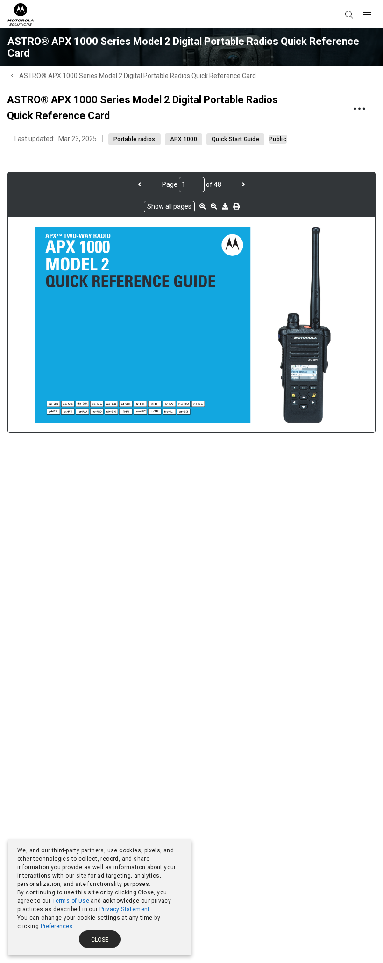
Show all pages (169, 206)
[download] (225, 206)
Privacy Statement (124, 909)
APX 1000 (183, 139)
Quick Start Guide (235, 139)
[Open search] (360, 0)
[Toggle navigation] (375, 0)
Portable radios (134, 139)
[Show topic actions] (359, 108)
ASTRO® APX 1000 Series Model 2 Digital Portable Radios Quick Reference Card (137, 75)
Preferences (56, 926)
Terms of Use (70, 901)
